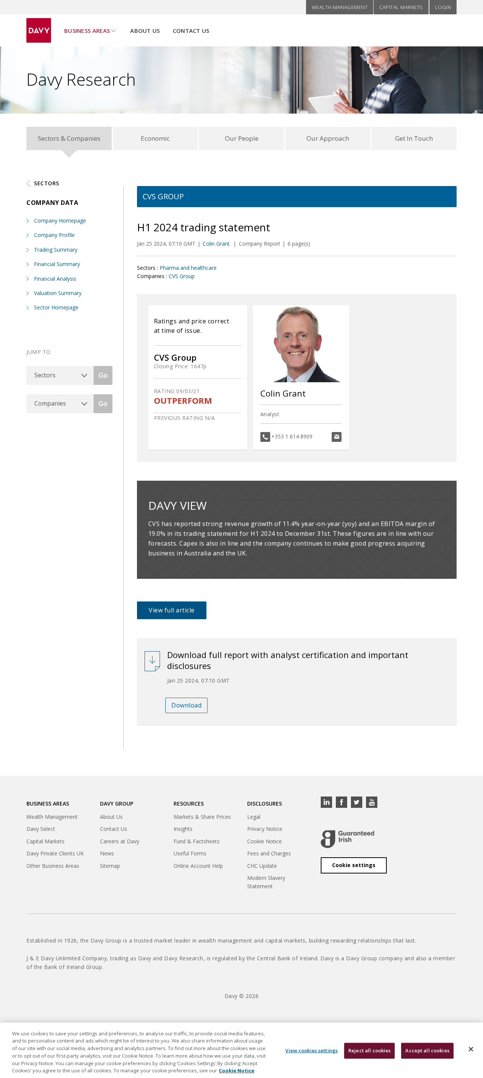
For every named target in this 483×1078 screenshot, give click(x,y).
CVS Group (182, 276)
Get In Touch (414, 138)
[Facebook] (341, 802)
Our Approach (327, 138)
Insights (183, 828)
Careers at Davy (119, 841)
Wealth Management (340, 7)
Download (186, 705)
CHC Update (262, 865)
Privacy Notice (264, 828)
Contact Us (191, 30)
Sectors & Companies (69, 138)
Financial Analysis (55, 278)
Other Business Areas (52, 865)
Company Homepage (60, 220)
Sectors (46, 183)
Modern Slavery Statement (266, 882)
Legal (253, 816)
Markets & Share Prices (202, 816)
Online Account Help (198, 865)
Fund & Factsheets (197, 841)
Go (103, 375)
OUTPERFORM (183, 400)
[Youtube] (371, 802)
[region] (241, 1050)
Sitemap (110, 865)
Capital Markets (401, 7)
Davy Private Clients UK (55, 853)
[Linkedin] (326, 802)
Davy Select (40, 828)
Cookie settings (353, 865)
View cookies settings (311, 1050)
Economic (155, 138)
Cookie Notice (264, 841)
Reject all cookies (369, 1050)
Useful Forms (190, 853)
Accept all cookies (427, 1050)
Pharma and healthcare (188, 267)
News (107, 853)
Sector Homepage (56, 307)
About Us (145, 30)
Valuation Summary (58, 293)
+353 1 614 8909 (291, 436)
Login (443, 7)
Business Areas (87, 30)
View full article (172, 610)
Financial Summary (57, 264)
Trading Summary (55, 249)
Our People (241, 138)
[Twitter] (356, 802)
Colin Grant (217, 243)
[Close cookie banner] (471, 1049)
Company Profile (54, 234)
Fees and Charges (269, 853)
